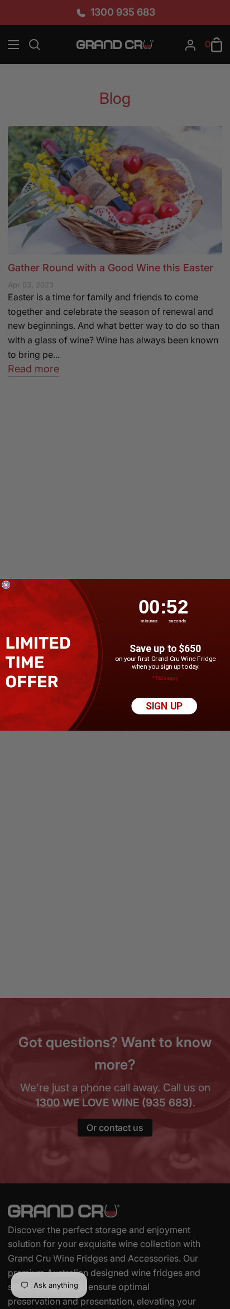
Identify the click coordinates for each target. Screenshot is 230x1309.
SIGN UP (164, 706)
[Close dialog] (6, 584)
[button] (40, 662)
